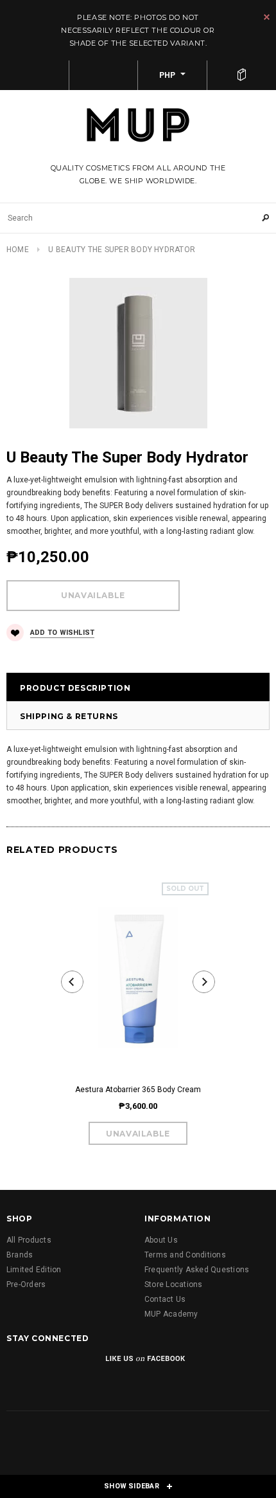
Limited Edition (34, 1269)
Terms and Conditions (185, 1254)
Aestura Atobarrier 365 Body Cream (138, 1089)
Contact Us (164, 1299)
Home (17, 249)
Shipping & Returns (69, 716)
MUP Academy (171, 1314)
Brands (19, 1254)
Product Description (75, 688)
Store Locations (173, 1284)
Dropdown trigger (104, 75)
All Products (28, 1240)
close (267, 17)
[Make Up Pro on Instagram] (50, 1367)
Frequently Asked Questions (196, 1269)
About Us (161, 1240)
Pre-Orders (26, 1284)
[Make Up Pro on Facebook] (18, 1367)
